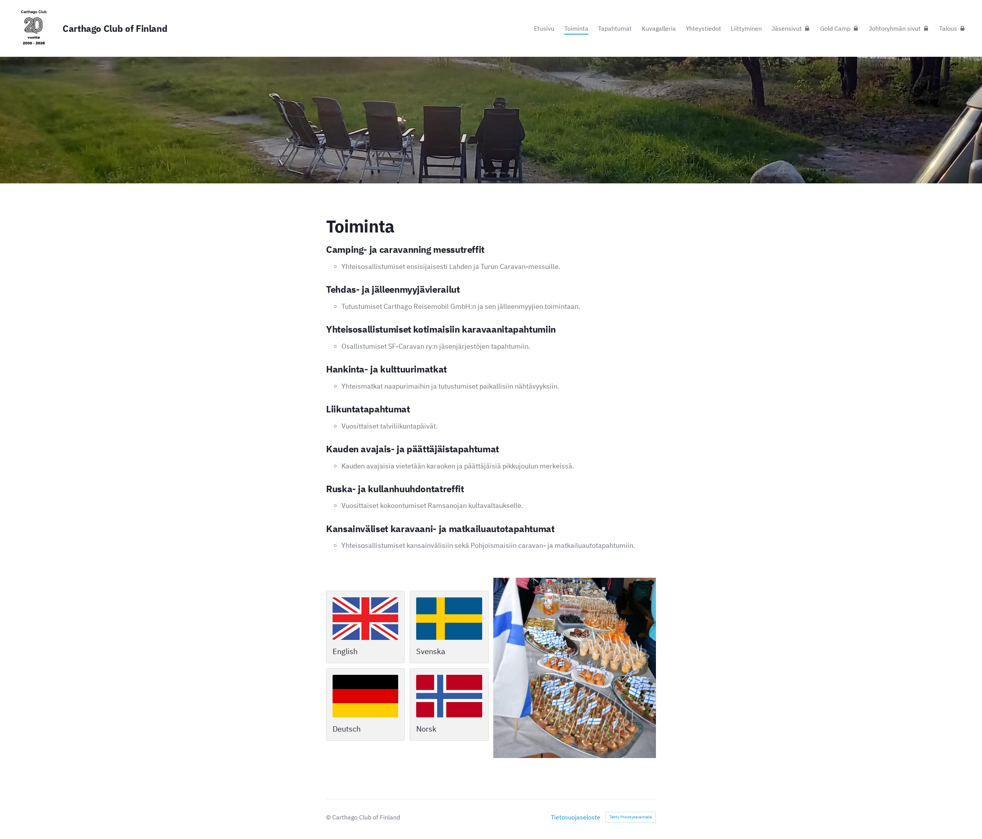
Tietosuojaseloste (575, 817)
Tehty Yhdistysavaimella (631, 816)
